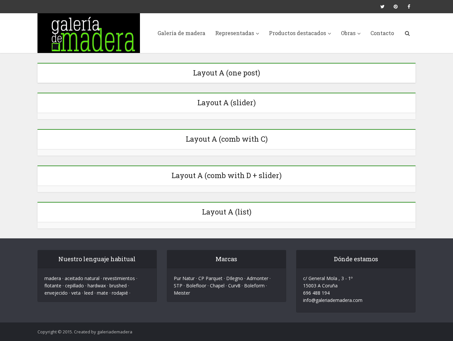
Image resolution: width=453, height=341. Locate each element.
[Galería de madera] (88, 33)
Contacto (382, 32)
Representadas (234, 32)
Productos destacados (297, 32)
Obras (348, 32)
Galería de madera (181, 32)
